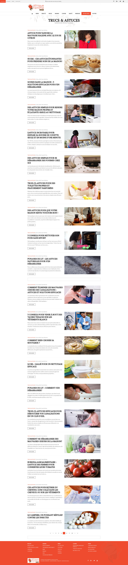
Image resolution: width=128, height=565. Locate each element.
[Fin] (77, 533)
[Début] (50, 533)
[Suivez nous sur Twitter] (120, 1)
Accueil (60, 22)
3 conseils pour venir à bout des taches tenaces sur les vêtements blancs (45, 317)
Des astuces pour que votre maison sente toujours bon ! (43, 211)
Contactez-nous (65, 560)
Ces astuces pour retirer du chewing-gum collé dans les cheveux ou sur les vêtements (44, 490)
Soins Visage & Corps (33, 547)
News (37, 13)
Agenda (60, 553)
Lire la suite (31, 48)
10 (72, 533)
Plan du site (18, 1)
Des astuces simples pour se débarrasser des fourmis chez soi (44, 160)
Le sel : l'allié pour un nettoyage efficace (45, 365)
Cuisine (64, 13)
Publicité (59, 560)
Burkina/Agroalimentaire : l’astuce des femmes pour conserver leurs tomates (42, 464)
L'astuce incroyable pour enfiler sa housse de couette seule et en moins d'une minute (44, 135)
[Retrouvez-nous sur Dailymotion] (126, 1)
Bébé (44, 549)
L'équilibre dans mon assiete (78, 546)
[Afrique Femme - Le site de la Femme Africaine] (36, 7)
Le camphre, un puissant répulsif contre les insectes (45, 516)
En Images (8, 1)
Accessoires (91, 549)
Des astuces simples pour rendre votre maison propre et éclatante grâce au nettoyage (45, 110)
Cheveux (30, 549)
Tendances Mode (92, 545)
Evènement (3, 1)
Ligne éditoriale (53, 560)
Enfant (44, 551)
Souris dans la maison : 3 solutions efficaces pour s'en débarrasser (43, 84)
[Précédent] (53, 533)
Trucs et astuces (77, 548)
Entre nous (86, 13)
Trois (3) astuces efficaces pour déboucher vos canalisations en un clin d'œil (45, 413)
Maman (57, 13)
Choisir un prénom (47, 554)
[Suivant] (75, 533)
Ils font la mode (92, 551)
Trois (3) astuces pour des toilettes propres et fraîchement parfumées (41, 185)
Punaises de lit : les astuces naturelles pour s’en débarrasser (42, 261)
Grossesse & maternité (48, 547)
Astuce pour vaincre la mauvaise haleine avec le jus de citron (44, 35)
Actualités (61, 545)
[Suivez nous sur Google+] (117, 1)
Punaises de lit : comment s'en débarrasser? (44, 389)
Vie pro (94, 13)
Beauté (44, 13)
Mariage (77, 13)
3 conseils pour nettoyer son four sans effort (43, 236)
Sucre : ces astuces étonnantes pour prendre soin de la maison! (45, 60)
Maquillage (31, 545)
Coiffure (30, 551)
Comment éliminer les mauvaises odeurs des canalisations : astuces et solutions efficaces (45, 290)
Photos (60, 549)
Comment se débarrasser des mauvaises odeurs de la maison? (45, 440)
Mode (50, 13)
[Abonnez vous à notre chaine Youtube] (123, 1)
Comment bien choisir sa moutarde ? (41, 341)
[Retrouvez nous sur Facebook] (113, 1)
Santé (70, 13)
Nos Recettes (76, 550)
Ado (44, 553)
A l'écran (60, 547)
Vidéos (13, 1)
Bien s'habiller (91, 547)
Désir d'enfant (46, 545)
